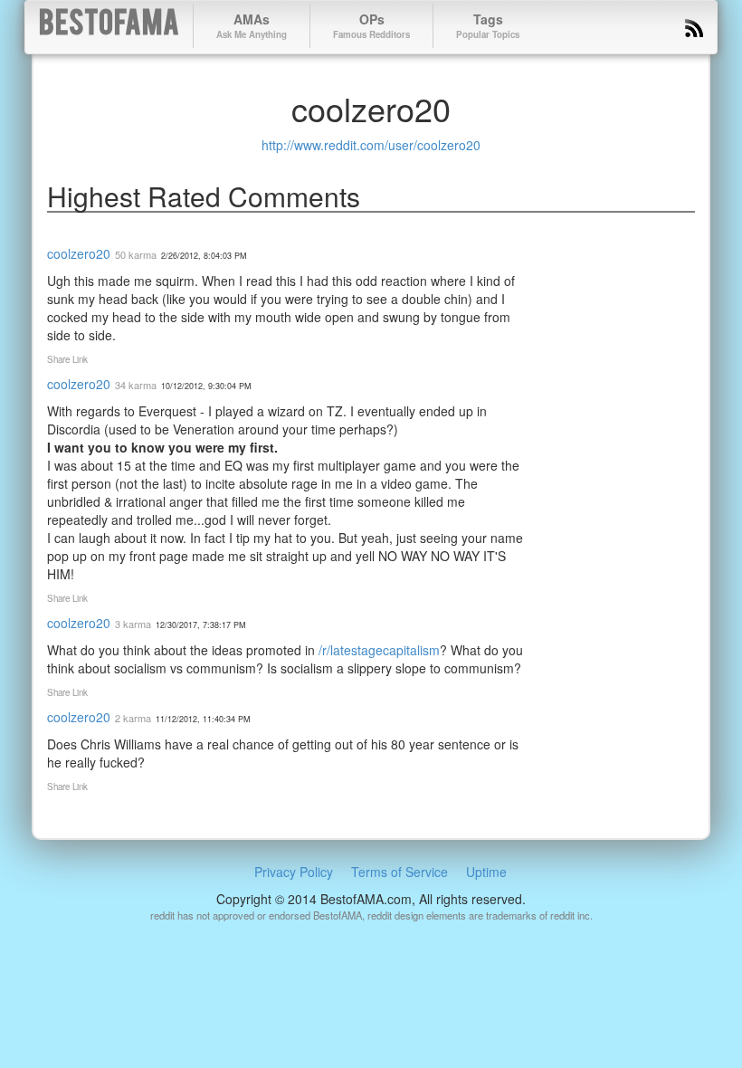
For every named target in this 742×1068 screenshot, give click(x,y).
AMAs (251, 25)
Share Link (67, 359)
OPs (371, 25)
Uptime (486, 872)
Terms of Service (399, 872)
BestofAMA (109, 26)
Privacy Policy (293, 872)
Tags (487, 25)
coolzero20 (78, 253)
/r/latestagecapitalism (379, 650)
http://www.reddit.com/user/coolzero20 (371, 145)
